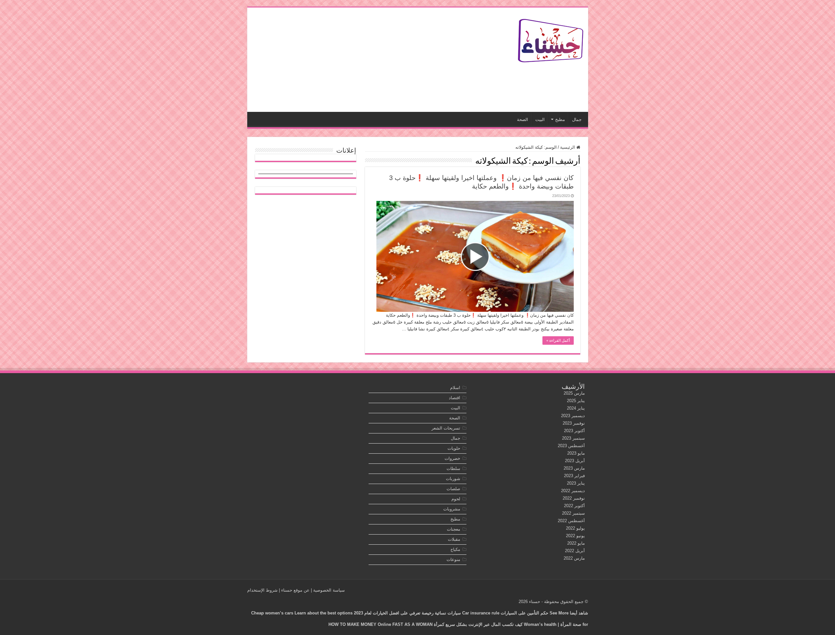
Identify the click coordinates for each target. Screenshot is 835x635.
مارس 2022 (574, 558)
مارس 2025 (574, 393)
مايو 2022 (576, 543)
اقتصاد (454, 397)
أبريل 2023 (575, 460)
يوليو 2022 (575, 528)
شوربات (453, 478)
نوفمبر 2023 (574, 423)
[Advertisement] (371, 59)
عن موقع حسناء (295, 590)
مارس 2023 (574, 468)
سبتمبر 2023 (573, 438)
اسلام (455, 387)
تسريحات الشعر (446, 428)
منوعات (453, 559)
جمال (577, 119)
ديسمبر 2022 (573, 490)
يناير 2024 (576, 408)
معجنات (453, 529)
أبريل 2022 (575, 550)
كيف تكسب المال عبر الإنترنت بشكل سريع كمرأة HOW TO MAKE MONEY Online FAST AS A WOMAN (425, 624)
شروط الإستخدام (262, 590)
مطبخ (560, 119)
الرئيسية (568, 147)
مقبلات (454, 539)
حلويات (454, 448)
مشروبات (451, 508)
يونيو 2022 (575, 535)
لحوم (455, 498)
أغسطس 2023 (571, 445)
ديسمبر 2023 (573, 415)
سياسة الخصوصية (329, 590)
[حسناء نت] (550, 39)
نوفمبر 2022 (574, 498)
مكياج (455, 549)
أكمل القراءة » (558, 340)
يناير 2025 (576, 400)
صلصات (453, 488)
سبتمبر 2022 (573, 513)
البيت (540, 119)
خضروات (452, 458)
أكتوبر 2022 (574, 505)
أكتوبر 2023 (574, 430)
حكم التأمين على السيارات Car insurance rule (505, 613)
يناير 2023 (576, 483)
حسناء (534, 601)
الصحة (522, 119)
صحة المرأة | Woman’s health (552, 624)
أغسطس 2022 (571, 520)
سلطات (453, 468)
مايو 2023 (576, 453)
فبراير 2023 (574, 475)
